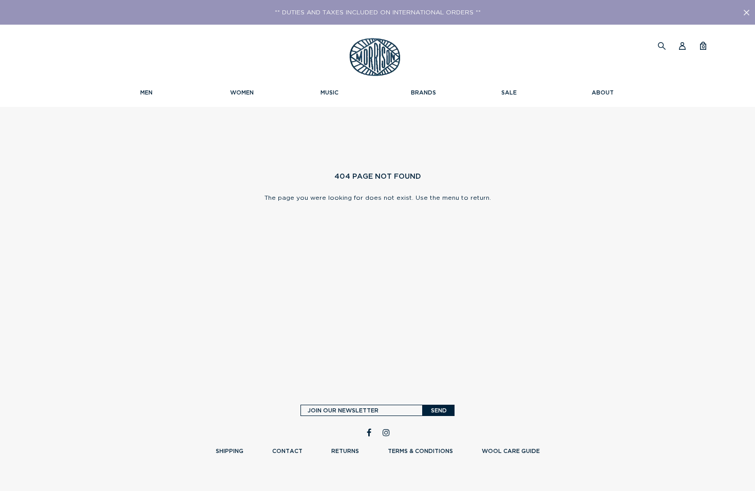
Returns (345, 451)
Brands (423, 92)
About (603, 92)
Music (329, 92)
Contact (287, 451)
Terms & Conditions (420, 451)
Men (146, 92)
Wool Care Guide (511, 451)
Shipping (229, 451)
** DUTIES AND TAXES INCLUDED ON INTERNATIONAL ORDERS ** (378, 12)
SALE (509, 92)
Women (242, 92)
